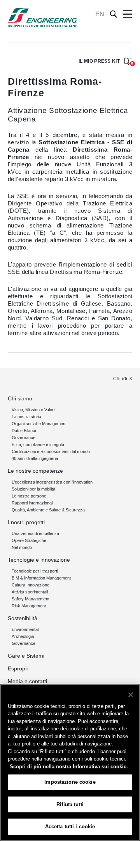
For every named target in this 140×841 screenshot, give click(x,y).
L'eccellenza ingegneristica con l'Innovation (52, 482)
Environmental (25, 629)
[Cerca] (113, 14)
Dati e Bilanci (24, 430)
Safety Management (30, 599)
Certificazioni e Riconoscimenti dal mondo (51, 451)
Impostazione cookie (69, 782)
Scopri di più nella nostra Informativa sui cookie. (69, 766)
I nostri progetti (26, 522)
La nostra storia (26, 416)
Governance (23, 437)
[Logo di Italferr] (42, 17)
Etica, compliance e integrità (38, 444)
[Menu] (127, 14)
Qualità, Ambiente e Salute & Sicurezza (48, 510)
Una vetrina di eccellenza (35, 533)
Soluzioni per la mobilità (33, 489)
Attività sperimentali (30, 592)
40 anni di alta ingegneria (35, 458)
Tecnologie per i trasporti (35, 571)
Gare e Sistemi (26, 656)
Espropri (18, 668)
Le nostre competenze (35, 471)
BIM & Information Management (41, 578)
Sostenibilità (22, 618)
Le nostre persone (29, 496)
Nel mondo (22, 547)
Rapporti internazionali (32, 503)
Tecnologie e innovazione (39, 560)
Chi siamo (20, 398)
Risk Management (29, 605)
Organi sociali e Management (39, 423)
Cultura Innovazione (30, 585)
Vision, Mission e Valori (33, 409)
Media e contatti (27, 681)
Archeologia (23, 636)
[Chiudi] (130, 694)
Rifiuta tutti (70, 804)
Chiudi (120, 378)
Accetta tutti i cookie (70, 826)
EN (99, 14)
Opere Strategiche (29, 540)
